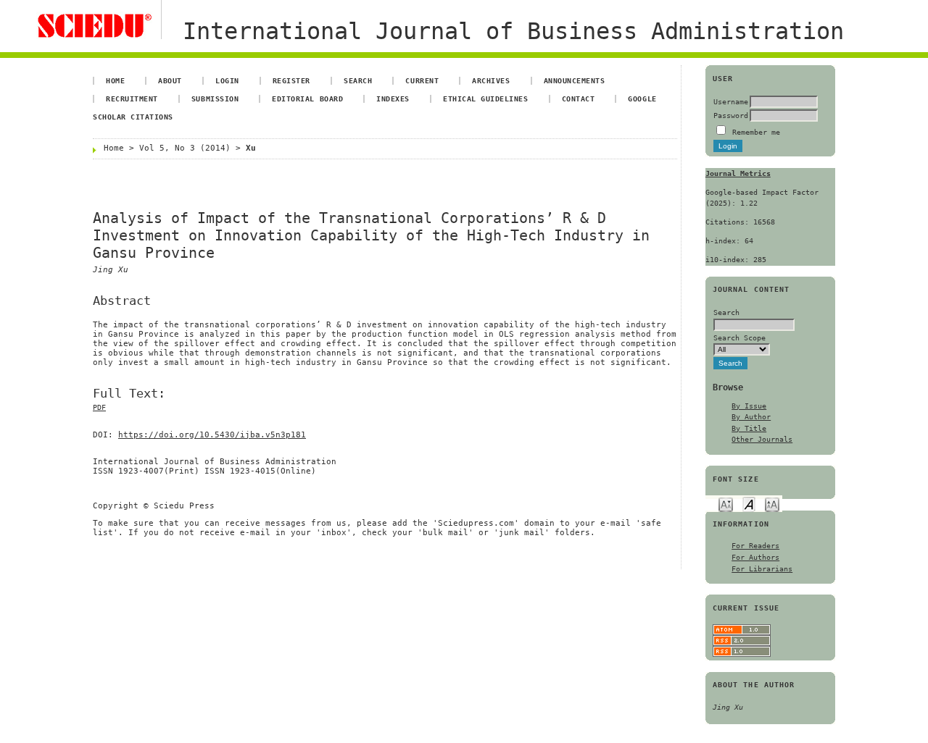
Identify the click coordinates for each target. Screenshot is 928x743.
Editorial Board (307, 98)
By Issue (749, 405)
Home (115, 80)
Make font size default (749, 503)
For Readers (755, 545)
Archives (491, 80)
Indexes (393, 98)
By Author (751, 416)
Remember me (756, 131)
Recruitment (132, 98)
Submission (215, 98)
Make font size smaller (725, 503)
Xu (251, 148)
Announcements (574, 80)
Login (227, 80)
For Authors (755, 557)
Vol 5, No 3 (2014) (185, 148)
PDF (99, 407)
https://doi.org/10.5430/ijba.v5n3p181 (212, 435)
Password (730, 115)
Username (730, 101)
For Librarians (762, 568)
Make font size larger (772, 503)
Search (358, 80)
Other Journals (762, 439)
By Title (749, 428)
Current (422, 80)
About (170, 80)
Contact (578, 98)
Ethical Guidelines (485, 98)
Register (291, 80)
